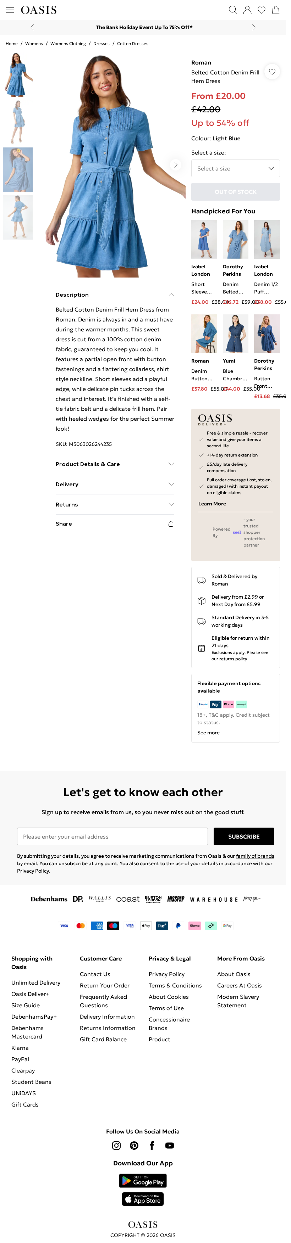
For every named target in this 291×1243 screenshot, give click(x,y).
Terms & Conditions (175, 985)
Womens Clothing (68, 43)
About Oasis (234, 974)
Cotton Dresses (132, 43)
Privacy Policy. (33, 871)
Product (159, 1039)
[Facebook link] (152, 1145)
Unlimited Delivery (35, 982)
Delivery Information (107, 1016)
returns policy (233, 658)
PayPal (20, 1059)
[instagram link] (116, 1145)
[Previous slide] (32, 27)
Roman (201, 62)
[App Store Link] (143, 1190)
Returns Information (108, 1027)
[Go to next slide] (175, 164)
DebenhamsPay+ (34, 1016)
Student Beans (31, 1081)
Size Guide (25, 1005)
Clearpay (23, 1070)
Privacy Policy (167, 974)
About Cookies (169, 996)
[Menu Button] (10, 10)
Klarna (20, 1047)
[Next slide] (253, 27)
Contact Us (95, 974)
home (12, 43)
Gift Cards (25, 1104)
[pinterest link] (134, 1145)
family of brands (255, 856)
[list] (110, 165)
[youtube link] (169, 1145)
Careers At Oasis (239, 985)
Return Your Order (105, 985)
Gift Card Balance (103, 1039)
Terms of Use (166, 1008)
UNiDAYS (23, 1093)
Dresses (101, 43)
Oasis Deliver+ (30, 993)
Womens (34, 43)
